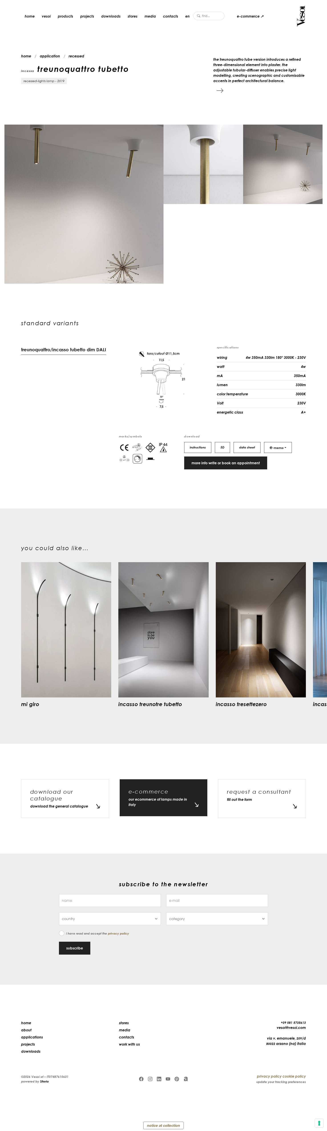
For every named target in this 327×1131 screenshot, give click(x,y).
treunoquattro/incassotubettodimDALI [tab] (63, 349)
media (150, 16)
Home (26, 1023)
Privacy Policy (118, 933)
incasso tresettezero (241, 704)
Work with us (129, 1044)
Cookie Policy (294, 1076)
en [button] (187, 16)
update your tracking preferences (281, 1082)
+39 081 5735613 (293, 1022)
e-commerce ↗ (250, 16)
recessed (76, 56)
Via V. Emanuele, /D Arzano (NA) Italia (286, 1041)
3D (222, 447)
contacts (170, 16)
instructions (198, 447)
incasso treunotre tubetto (150, 704)
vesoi (46, 16)
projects (87, 16)
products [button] (65, 16)
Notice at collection (163, 1125)
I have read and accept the (97, 933)
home (30, 16)
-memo (277, 447)
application (50, 56)
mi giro (30, 704)
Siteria (44, 1081)
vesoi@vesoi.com (291, 1027)
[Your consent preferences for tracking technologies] (319, 1123)
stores (132, 16)
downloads (111, 16)
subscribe (74, 948)
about (26, 1030)
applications (32, 1037)
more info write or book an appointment (226, 463)
